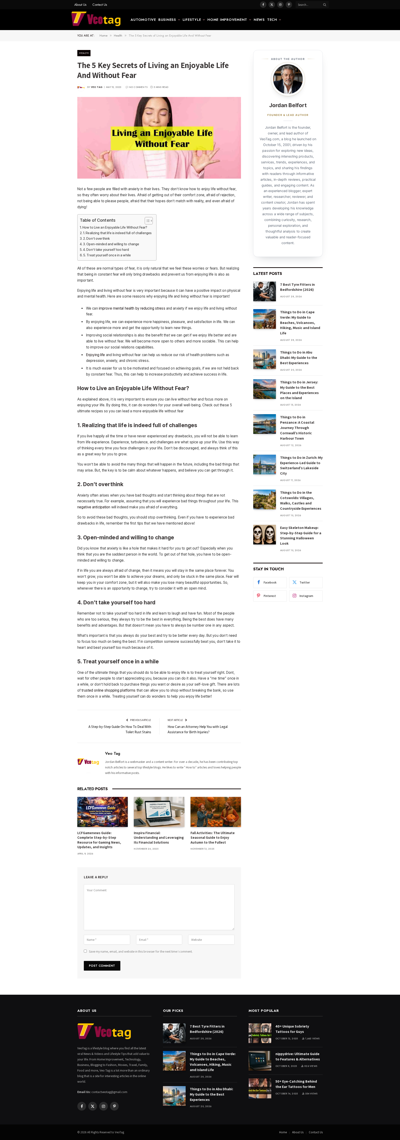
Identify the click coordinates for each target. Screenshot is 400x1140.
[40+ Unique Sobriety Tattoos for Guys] (260, 1033)
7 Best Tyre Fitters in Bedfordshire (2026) (297, 287)
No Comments (138, 87)
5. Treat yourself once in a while (107, 255)
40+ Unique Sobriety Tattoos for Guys (292, 1029)
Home (283, 1132)
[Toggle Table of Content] (146, 221)
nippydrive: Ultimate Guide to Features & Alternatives (297, 1056)
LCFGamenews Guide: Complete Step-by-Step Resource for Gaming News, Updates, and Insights (99, 840)
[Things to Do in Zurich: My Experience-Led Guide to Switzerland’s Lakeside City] (264, 464)
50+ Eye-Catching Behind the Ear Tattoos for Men (296, 1084)
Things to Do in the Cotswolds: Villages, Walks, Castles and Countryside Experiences (300, 500)
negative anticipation (93, 507)
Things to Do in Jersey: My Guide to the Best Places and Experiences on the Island (299, 390)
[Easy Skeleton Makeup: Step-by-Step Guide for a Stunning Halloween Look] (264, 534)
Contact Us (99, 4)
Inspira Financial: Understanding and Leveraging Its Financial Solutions (159, 838)
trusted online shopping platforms (108, 690)
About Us (80, 4)
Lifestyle (192, 19)
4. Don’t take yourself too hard (106, 250)
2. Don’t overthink (96, 238)
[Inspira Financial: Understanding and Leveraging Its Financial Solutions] (159, 812)
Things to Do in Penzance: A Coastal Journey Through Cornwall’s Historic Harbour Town (297, 428)
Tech (272, 19)
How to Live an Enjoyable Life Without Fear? (114, 227)
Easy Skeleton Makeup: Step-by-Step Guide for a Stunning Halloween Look (300, 535)
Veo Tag (97, 87)
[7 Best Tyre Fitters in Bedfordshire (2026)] (264, 291)
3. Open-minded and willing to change (111, 244)
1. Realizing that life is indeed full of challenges (117, 233)
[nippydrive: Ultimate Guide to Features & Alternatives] (260, 1061)
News (259, 19)
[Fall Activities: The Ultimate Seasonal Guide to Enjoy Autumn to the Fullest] (216, 812)
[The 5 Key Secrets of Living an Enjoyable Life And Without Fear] (159, 138)
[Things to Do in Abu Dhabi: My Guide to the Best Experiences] (264, 359)
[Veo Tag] (96, 19)
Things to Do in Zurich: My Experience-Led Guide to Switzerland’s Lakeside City (301, 465)
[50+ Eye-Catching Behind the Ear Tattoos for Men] (260, 1088)
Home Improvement (227, 19)
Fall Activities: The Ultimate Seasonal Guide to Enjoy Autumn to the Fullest (213, 838)
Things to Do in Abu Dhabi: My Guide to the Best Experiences (298, 357)
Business (167, 19)
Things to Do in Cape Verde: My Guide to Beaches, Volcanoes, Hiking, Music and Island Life (300, 323)
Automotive (143, 19)
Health (84, 53)
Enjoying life (95, 355)
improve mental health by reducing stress (132, 308)
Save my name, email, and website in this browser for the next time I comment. (141, 951)
